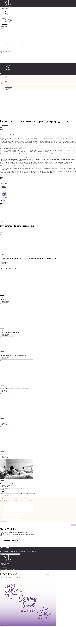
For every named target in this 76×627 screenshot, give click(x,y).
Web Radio (4, 567)
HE (5, 11)
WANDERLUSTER (8, 19)
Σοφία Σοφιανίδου (5, 334)
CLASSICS (6, 14)
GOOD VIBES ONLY (8, 20)
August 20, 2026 (5, 391)
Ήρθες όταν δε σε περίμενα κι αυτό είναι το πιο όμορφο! (13, 355)
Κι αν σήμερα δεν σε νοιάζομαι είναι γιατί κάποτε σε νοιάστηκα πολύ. (16, 388)
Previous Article (3, 203)
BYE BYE (6, 13)
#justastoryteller (5, 17)
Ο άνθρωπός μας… (4, 454)
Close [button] (1, 626)
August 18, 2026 (5, 457)
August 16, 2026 (5, 495)
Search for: (2, 571)
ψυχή (3, 189)
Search (1, 523)
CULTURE (6, 22)
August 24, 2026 (5, 302)
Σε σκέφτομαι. (3, 299)
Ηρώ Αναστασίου (5, 390)
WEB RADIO (4, 26)
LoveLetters (2, 200)
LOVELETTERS (5, 8)
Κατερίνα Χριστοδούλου (6, 494)
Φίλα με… (2, 421)
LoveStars (4, 564)
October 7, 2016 (5, 125)
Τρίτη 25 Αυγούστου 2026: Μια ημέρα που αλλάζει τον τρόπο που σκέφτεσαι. (17, 534)
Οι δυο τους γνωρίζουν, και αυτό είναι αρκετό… (11, 332)
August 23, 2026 (5, 335)
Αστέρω (3, 423)
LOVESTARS (4, 24)
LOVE (6, 9)
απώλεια (3, 186)
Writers (3, 565)
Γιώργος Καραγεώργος (6, 456)
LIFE (5, 15)
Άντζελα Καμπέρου (5, 230)
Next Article (2, 233)
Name (1, 514)
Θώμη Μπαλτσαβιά (5, 357)
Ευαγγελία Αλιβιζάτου (6, 301)
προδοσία (4, 188)
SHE (5, 12)
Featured (3, 296)
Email (1, 516)
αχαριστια (4, 187)
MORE (3, 18)
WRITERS (4, 25)
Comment (2, 511)
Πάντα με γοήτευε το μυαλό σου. (7, 483)
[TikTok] (7, 52)
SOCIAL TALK (7, 21)
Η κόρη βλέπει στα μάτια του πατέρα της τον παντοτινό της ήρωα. (14, 532)
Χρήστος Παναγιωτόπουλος (7, 485)
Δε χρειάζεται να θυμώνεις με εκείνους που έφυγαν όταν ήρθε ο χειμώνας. (17, 493)
